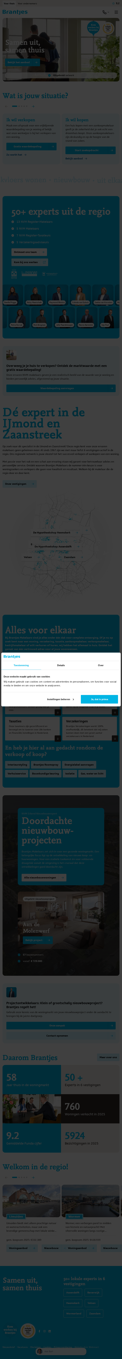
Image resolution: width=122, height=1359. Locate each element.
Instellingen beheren (58, 699)
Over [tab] (100, 665)
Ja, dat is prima (99, 699)
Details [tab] (61, 665)
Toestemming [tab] (21, 665)
